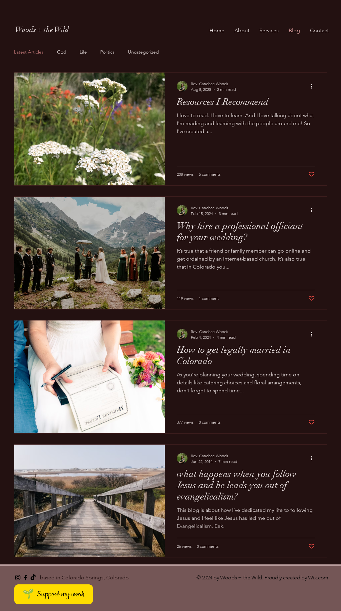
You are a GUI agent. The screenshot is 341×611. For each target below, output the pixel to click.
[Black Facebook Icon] (25, 577)
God (61, 52)
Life (83, 52)
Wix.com (318, 577)
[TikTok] (33, 577)
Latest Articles (29, 52)
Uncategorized (143, 52)
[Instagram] (17, 577)
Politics (107, 52)
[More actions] (314, 86)
